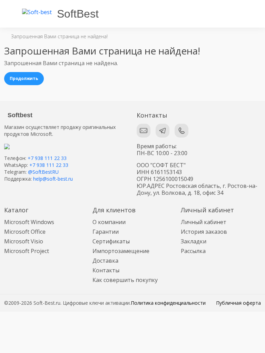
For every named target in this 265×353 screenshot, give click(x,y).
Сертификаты (111, 241)
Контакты (105, 270)
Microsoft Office (25, 231)
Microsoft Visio (23, 241)
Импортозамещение (120, 251)
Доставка (105, 260)
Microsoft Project (26, 251)
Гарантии (105, 231)
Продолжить (24, 78)
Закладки (193, 241)
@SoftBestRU (43, 172)
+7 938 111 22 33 (47, 158)
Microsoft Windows (29, 222)
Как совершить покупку (125, 280)
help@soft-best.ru (53, 178)
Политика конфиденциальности (168, 303)
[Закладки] (225, 14)
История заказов (204, 231)
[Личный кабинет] (254, 14)
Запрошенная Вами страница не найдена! (59, 36)
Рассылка (193, 251)
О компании (109, 222)
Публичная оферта (238, 303)
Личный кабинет (203, 222)
